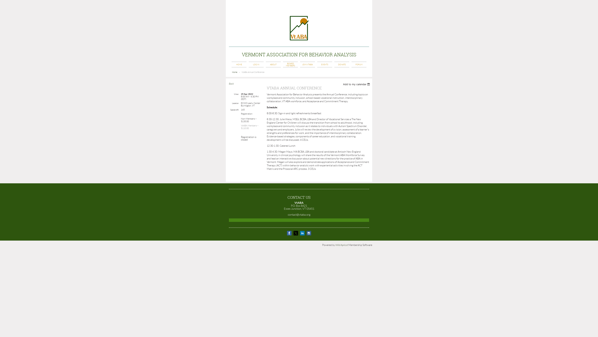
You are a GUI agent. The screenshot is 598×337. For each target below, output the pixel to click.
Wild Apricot (341, 245)
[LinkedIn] (302, 233)
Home (234, 72)
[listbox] (357, 84)
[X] (296, 233)
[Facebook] (289, 233)
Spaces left (234, 110)
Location (235, 103)
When (236, 94)
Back (231, 83)
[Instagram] (309, 233)
